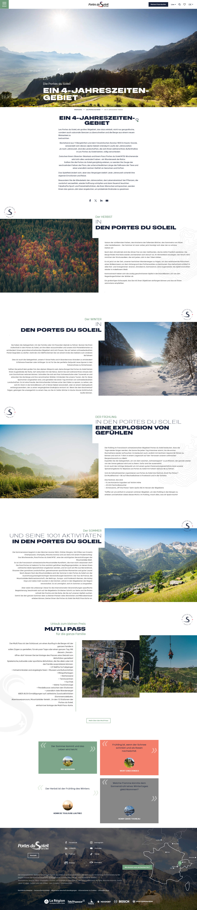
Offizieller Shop (103, 890)
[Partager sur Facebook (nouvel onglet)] (90, 200)
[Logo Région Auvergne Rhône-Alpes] (54, 901)
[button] (179, 4)
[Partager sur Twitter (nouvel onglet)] (95, 200)
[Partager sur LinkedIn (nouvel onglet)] (101, 200)
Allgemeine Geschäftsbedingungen (64, 890)
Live (172, 4)
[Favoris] (184, 4)
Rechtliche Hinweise (25, 890)
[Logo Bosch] (121, 901)
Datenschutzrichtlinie (42, 890)
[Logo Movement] (104, 901)
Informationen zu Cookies (87, 890)
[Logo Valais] (91, 901)
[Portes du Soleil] (99, 4)
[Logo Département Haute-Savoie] (76, 901)
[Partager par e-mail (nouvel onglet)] (107, 200)
